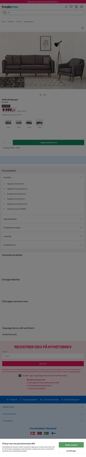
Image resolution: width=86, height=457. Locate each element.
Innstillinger (71, 451)
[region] (43, 448)
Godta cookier (71, 445)
